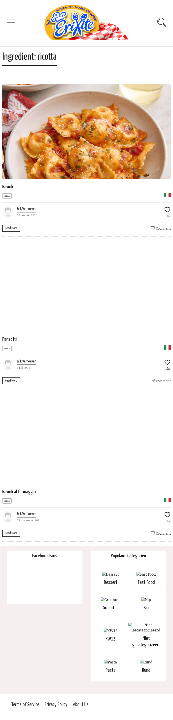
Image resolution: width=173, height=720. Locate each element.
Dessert (110, 582)
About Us (81, 704)
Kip (146, 608)
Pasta (7, 195)
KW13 (110, 639)
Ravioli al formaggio (19, 491)
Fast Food (146, 582)
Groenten (110, 608)
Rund (146, 670)
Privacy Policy (56, 704)
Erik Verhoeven (26, 209)
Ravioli (7, 186)
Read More (11, 228)
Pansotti (9, 339)
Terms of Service (25, 704)
